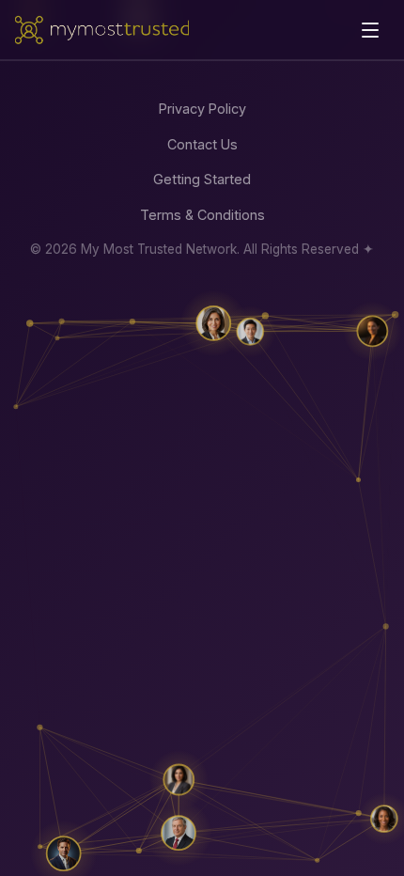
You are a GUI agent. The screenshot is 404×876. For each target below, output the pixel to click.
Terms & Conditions (202, 215)
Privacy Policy (202, 109)
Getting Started (202, 179)
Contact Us (202, 144)
